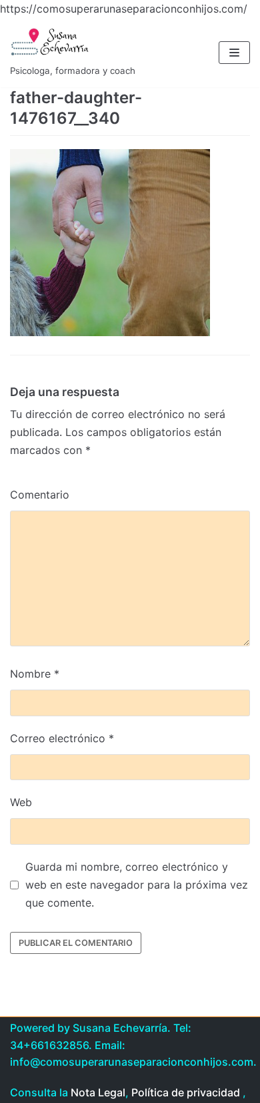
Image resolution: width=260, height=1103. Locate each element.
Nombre (34, 673)
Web (21, 802)
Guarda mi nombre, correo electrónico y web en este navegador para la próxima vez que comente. (136, 884)
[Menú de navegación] (234, 52)
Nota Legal (98, 1092)
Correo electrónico (62, 738)
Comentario (39, 494)
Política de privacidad (185, 1092)
